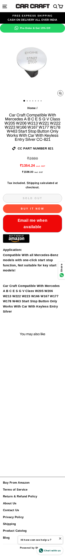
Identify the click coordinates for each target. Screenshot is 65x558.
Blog (6, 537)
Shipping (33, 183)
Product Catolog (15, 530)
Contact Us (11, 510)
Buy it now (32, 208)
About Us (9, 503)
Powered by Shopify (32, 547)
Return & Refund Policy (20, 496)
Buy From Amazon (16, 482)
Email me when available (32, 223)
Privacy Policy (13, 517)
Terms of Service (15, 489)
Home (31, 108)
